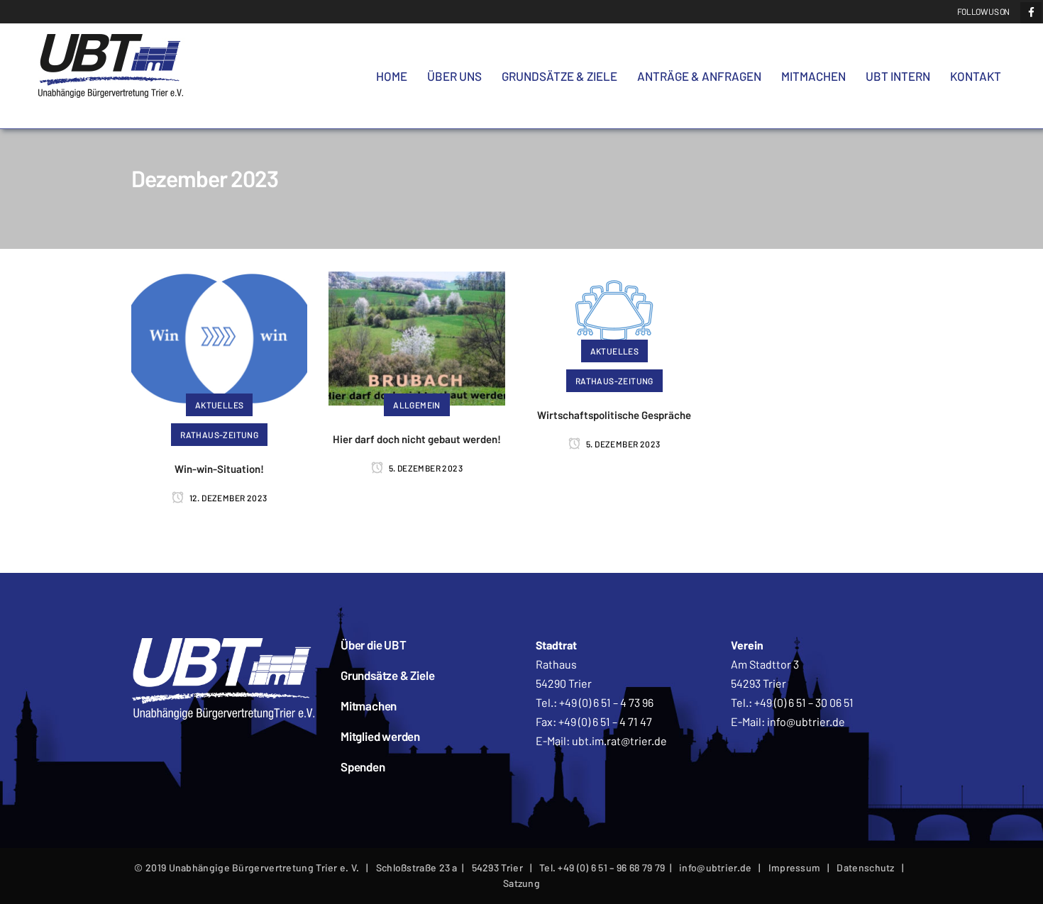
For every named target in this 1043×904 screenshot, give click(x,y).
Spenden (363, 766)
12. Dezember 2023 (227, 498)
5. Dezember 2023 (425, 468)
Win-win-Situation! (219, 468)
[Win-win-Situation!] (219, 337)
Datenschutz (865, 867)
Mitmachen (369, 705)
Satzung (521, 883)
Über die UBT (374, 644)
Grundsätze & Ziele (387, 675)
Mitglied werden (380, 736)
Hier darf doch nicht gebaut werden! (417, 439)
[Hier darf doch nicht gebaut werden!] (416, 337)
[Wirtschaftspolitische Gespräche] (614, 310)
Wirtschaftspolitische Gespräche (614, 414)
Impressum (794, 867)
